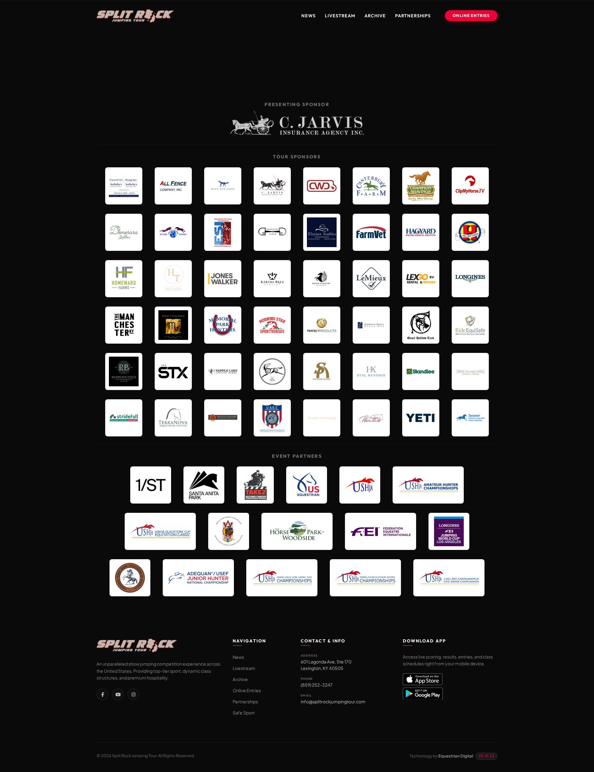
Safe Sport (244, 712)
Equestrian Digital (455, 755)
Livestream (340, 16)
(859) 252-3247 (317, 685)
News (308, 16)
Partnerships (413, 16)
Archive (375, 16)
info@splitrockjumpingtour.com (333, 701)
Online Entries (471, 15)
